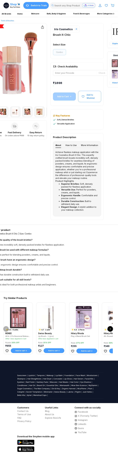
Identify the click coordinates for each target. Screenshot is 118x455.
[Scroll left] (6, 329)
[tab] (58, 145)
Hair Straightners (34, 379)
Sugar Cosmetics (24, 388)
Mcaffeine (81, 388)
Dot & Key (56, 388)
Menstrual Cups (40, 395)
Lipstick (31, 375)
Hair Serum (78, 379)
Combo (59, 52)
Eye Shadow (85, 382)
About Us (49, 414)
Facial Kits (89, 379)
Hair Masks (63, 382)
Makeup (50, 375)
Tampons (41, 375)
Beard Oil (41, 385)
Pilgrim (78, 392)
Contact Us (22, 411)
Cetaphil (20, 392)
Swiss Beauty (60, 392)
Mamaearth (64, 385)
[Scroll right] (110, 329)
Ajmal (29, 395)
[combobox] (73, 5)
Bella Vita (21, 395)
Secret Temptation (34, 392)
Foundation (69, 375)
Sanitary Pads (42, 382)
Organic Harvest (69, 388)
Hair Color (74, 382)
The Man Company (42, 388)
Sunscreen (21, 375)
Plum (90, 388)
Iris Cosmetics (63, 29)
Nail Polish (30, 382)
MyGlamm (93, 385)
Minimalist (48, 392)
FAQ (19, 417)
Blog (47, 411)
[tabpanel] (77, 181)
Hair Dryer (47, 379)
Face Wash (80, 375)
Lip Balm (59, 375)
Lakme (70, 392)
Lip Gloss (68, 379)
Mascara (53, 382)
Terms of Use (24, 414)
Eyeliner (20, 382)
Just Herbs (87, 392)
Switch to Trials (39, 5)
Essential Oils (52, 385)
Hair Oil (32, 385)
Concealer (57, 379)
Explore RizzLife (53, 417)
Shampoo (21, 379)
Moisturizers (92, 375)
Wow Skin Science (79, 385)
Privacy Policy (24, 421)
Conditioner (22, 385)
